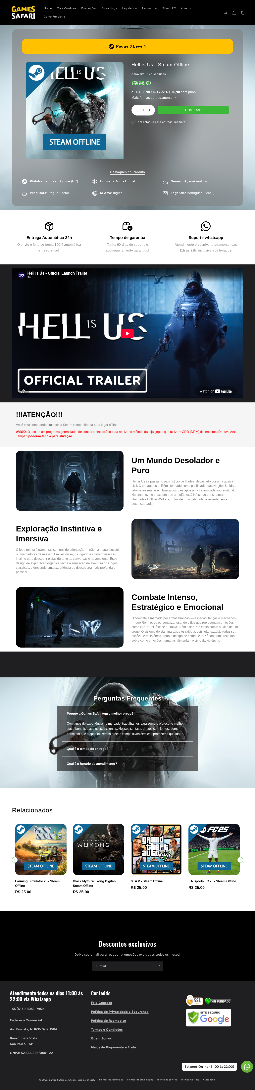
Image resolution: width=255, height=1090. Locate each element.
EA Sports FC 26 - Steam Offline (212, 881)
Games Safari (56, 1080)
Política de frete (190, 1079)
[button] (185, 8)
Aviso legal (209, 1079)
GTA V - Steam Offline (89, 881)
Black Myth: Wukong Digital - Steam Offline (37, 883)
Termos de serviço (167, 1079)
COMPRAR (193, 110)
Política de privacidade (140, 1079)
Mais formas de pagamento (152, 97)
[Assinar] (158, 966)
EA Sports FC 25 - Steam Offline (154, 881)
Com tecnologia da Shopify (80, 1080)
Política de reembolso (111, 1079)
